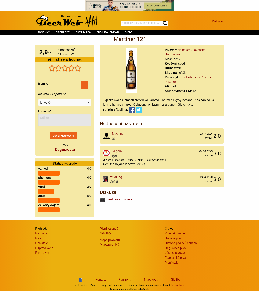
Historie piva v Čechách (181, 243)
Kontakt (100, 279)
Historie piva (173, 238)
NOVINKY (44, 32)
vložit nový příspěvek (119, 199)
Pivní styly (42, 252)
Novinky (105, 233)
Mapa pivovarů (110, 240)
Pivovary (41, 233)
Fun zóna (125, 279)
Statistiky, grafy (65, 163)
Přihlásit (218, 21)
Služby (175, 279)
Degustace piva (175, 248)
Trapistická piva (175, 257)
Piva (38, 238)
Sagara (117, 151)
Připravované (44, 248)
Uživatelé (41, 243)
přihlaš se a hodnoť (65, 59)
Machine (118, 133)
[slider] (65, 68)
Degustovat (65, 150)
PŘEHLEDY (63, 32)
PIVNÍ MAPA (83, 32)
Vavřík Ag (116, 177)
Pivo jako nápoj (175, 233)
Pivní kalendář (109, 228)
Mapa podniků (109, 244)
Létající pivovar (175, 252)
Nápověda (151, 279)
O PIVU (129, 32)
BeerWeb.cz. (178, 285)
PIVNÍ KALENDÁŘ (108, 32)
